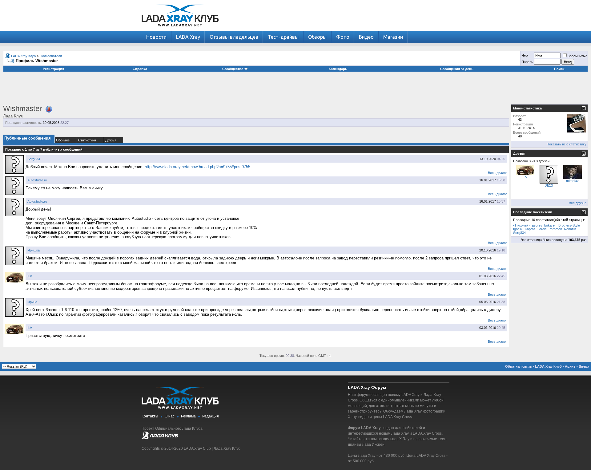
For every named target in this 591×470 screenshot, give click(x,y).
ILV (29, 276)
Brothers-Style (569, 225)
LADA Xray (188, 37)
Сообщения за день (456, 69)
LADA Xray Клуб (23, 56)
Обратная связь (518, 366)
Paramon (555, 229)
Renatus (570, 229)
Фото (342, 37)
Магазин (393, 37)
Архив (570, 366)
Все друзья (577, 203)
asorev (537, 225)
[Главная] (180, 29)
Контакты (150, 416)
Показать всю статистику (566, 144)
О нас (170, 416)
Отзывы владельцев (234, 37)
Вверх (584, 366)
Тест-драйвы (283, 37)
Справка (140, 69)
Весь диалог (497, 173)
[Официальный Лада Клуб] (160, 438)
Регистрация (53, 69)
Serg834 (33, 159)
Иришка (33, 250)
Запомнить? (577, 56)
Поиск (559, 69)
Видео (366, 37)
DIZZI (549, 185)
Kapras (530, 229)
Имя (524, 55)
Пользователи (51, 56)
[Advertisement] (295, 90)
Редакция (210, 416)
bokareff (550, 225)
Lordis (542, 229)
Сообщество (232, 69)
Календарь (338, 69)
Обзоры (317, 37)
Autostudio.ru (37, 180)
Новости (156, 37)
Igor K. (518, 229)
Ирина (32, 302)
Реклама (188, 416)
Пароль (527, 62)
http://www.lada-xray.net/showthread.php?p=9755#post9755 (197, 166)
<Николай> (521, 225)
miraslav (572, 181)
